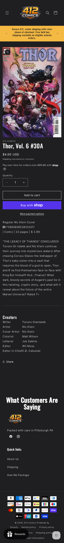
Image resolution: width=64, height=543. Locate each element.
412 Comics (30, 522)
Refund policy (29, 527)
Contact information (33, 538)
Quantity (8, 175)
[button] (7, 13)
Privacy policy (46, 527)
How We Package (18, 474)
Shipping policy (44, 532)
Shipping (7, 159)
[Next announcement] (57, 34)
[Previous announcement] (6, 34)
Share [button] (10, 361)
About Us (13, 458)
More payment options (32, 213)
